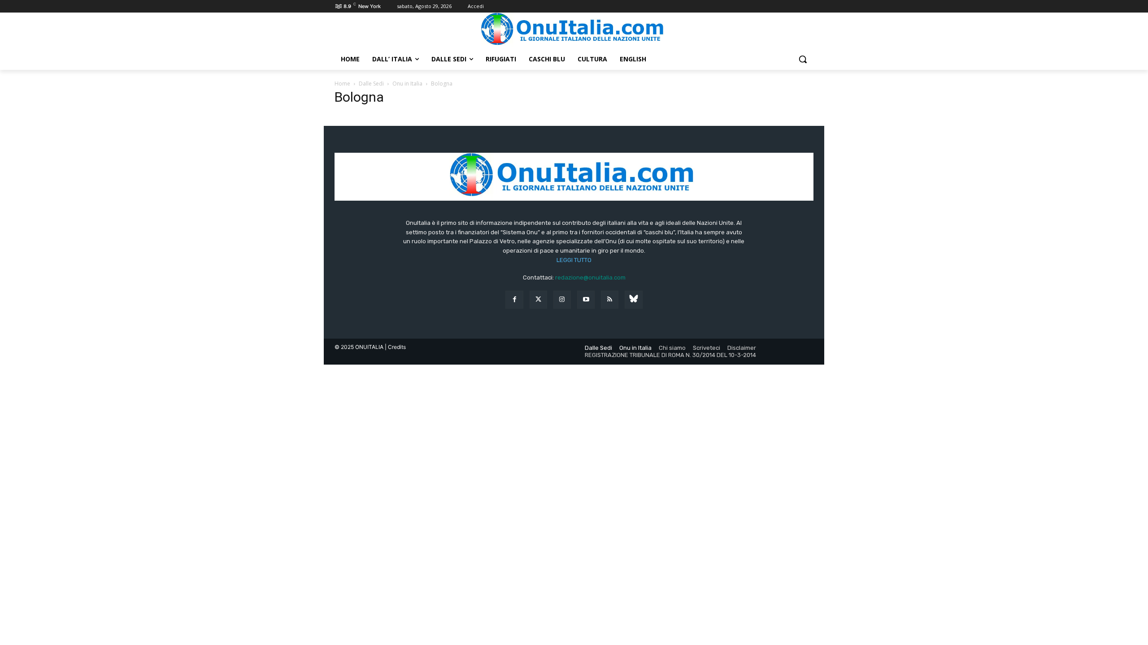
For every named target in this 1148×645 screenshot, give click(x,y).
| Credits (395, 347)
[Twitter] (538, 299)
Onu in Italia (407, 83)
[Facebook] (514, 299)
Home (342, 83)
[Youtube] (586, 299)
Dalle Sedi (371, 83)
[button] (802, 59)
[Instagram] (562, 299)
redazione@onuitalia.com (590, 277)
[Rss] (609, 299)
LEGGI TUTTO (574, 260)
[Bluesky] (633, 299)
